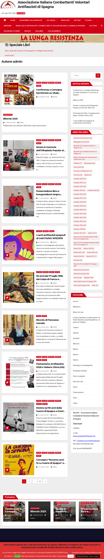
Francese (78, 175)
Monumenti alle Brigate (31, 20)
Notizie (77, 20)
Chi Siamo (51, 20)
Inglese (87, 175)
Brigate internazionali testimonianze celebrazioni (85, 158)
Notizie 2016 (79, 256)
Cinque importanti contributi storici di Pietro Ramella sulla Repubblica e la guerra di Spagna (86, 320)
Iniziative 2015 (93, 190)
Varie (75, 398)
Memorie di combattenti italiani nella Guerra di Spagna (86, 238)
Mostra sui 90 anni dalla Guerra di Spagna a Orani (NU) (49, 411)
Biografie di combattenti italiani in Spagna (85, 147)
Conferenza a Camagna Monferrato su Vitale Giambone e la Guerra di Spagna (86, 92)
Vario (95, 285)
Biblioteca (76, 307)
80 (40, 481)
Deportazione (89, 163)
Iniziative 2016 (80, 194)
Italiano (92, 233)
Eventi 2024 (79, 167)
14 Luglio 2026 (43, 415)
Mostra (39, 403)
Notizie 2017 (91, 256)
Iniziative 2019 (80, 206)
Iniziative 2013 (79, 190)
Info (69, 552)
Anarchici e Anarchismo (83, 138)
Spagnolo (88, 277)
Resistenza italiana (81, 274)
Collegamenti (54, 31)
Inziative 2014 (80, 233)
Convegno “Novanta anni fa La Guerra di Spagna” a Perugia (50, 463)
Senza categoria (79, 376)
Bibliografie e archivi (81, 142)
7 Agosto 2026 (10, 122)
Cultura (93, 26)
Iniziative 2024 (80, 225)
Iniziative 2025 (79, 229)
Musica (27, 31)
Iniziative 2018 (80, 202)
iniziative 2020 (80, 210)
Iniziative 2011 (80, 182)
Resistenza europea (81, 270)
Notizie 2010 (89, 248)
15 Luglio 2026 (43, 327)
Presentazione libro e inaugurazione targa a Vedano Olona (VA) (48, 194)
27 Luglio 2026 (43, 198)
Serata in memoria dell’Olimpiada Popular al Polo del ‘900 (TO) (50, 150)
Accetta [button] (17, 556)
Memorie (7, 26)
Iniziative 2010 (80, 179)
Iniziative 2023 (80, 221)
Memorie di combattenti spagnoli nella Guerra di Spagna (86, 243)
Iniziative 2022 (80, 217)
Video (75, 403)
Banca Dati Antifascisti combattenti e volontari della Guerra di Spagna (50, 26)
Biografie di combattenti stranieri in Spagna (85, 152)
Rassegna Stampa (12, 31)
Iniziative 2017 (80, 198)
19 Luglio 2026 (43, 242)
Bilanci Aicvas (8, 114)
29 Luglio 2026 (43, 154)
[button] (101, 26)
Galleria (39, 31)
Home (12, 20)
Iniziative (65, 20)
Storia (88, 20)
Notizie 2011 (79, 252)
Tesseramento (78, 392)
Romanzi (78, 277)
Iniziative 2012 (80, 186)
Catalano (78, 163)
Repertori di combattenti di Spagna (85, 265)
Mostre (77, 248)
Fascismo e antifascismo (83, 171)
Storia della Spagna (82, 285)
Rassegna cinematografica (83, 365)
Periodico (78, 260)
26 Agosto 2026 (44, 97)
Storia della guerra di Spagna (85, 281)
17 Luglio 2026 (43, 283)
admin (55, 97)
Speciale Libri (78, 381)
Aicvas (39, 82)
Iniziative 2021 (80, 213)
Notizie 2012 (92, 252)
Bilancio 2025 (10, 118)
